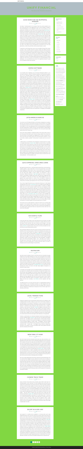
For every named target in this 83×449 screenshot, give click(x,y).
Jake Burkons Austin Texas (33, 193)
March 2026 (58, 49)
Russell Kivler (38, 233)
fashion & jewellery (59, 77)
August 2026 (58, 40)
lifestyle (60, 86)
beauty (57, 69)
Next (39, 442)
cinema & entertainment (60, 72)
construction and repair (58, 73)
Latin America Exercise (35, 117)
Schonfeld (36, 307)
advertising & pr (58, 68)
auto (63, 68)
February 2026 (59, 51)
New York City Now (35, 334)
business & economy (62, 71)
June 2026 (58, 44)
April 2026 (58, 47)
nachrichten (63, 92)
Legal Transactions (35, 295)
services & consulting (59, 97)
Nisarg (50, 447)
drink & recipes (60, 74)
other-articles (59, 96)
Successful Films (35, 216)
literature (62, 86)
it (56, 86)
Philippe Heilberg (47, 426)
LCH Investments (33, 184)
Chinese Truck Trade (35, 377)
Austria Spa (35, 250)
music (60, 92)
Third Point (25, 225)
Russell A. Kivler (41, 34)
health (61, 80)
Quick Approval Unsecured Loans (35, 162)
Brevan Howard (46, 30)
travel (61, 99)
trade (59, 99)
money (62, 91)
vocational (61, 104)
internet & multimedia (60, 84)
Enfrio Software (35, 68)
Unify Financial (21, 1)
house (62, 82)
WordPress (43, 447)
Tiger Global (48, 419)
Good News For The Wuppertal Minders (35, 20)
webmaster (39, 23)
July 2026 (58, 42)
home (61, 82)
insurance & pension (59, 83)
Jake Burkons (36, 278)
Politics (62, 96)
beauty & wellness (61, 69)
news (57, 94)
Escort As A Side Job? (35, 409)
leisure (57, 86)
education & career (62, 76)
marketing (58, 88)
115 (37, 442)
